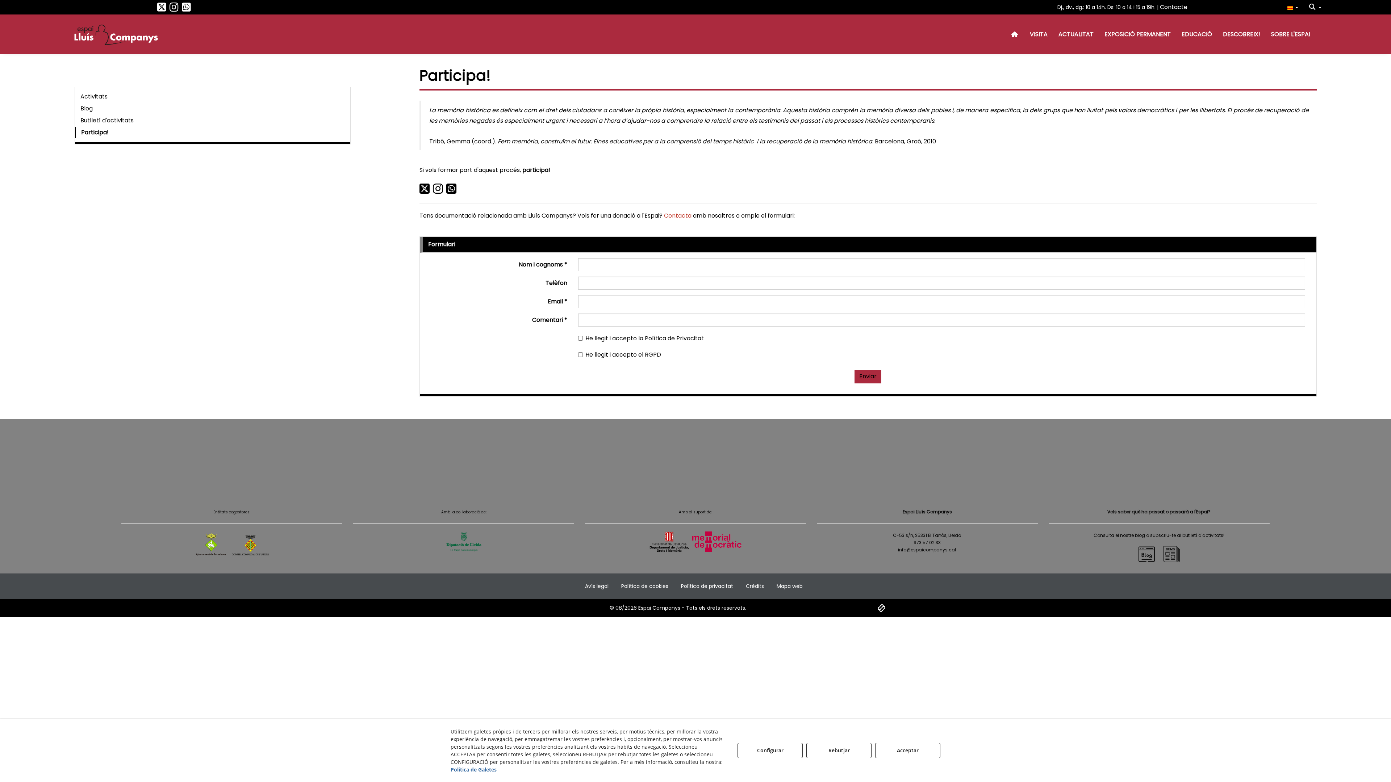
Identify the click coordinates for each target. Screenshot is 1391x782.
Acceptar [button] (908, 750)
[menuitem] (1293, 7)
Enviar (868, 376)
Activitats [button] (94, 96)
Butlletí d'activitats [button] (107, 120)
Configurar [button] (770, 750)
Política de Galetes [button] (474, 769)
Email (557, 302)
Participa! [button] (95, 132)
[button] (161, 9)
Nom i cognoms (543, 265)
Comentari (549, 320)
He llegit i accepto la (644, 338)
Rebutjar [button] (839, 750)
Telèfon (556, 283)
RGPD (653, 354)
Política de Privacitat (674, 338)
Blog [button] (86, 108)
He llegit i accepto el (623, 355)
